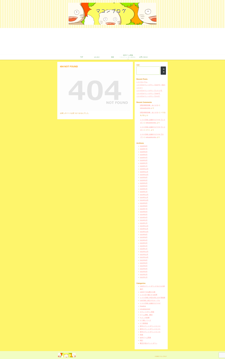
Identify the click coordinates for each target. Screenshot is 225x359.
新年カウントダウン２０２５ (150, 329)
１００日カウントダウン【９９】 (148, 96)
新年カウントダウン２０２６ (150, 332)
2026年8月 (143, 146)
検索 (138, 65)
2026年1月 (143, 166)
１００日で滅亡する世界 (148, 295)
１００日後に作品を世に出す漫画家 (152, 297)
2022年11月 (144, 254)
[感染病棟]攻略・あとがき (149, 105)
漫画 (141, 335)
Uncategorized (145, 309)
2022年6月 (143, 263)
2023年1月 (143, 249)
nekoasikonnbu (145, 108)
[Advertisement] (112, 41)
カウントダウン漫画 (147, 312)
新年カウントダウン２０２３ (150, 326)
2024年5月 (143, 214)
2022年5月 (143, 266)
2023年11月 (144, 229)
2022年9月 (143, 260)
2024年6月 (143, 212)
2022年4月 (143, 269)
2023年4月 (143, 240)
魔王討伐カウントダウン (148, 343)
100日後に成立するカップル (150, 300)
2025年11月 (144, 172)
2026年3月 (143, 160)
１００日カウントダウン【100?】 (148, 93)
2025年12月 (144, 169)
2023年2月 (143, 246)
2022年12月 (144, 252)
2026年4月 (143, 157)
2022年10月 (144, 257)
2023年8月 (143, 237)
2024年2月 (143, 220)
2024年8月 (143, 206)
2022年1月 (143, 277)
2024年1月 (143, 223)
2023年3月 (143, 243)
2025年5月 (143, 180)
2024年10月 (144, 200)
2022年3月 (143, 272)
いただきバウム (141, 82)
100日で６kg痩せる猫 (147, 292)
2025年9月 (143, 177)
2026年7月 (143, 149)
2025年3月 (143, 186)
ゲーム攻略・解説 (146, 315)
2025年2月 (143, 189)
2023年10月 (144, 232)
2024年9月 (143, 203)
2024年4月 (143, 217)
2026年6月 (143, 152)
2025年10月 (144, 175)
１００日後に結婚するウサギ (150, 303)
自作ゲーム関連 (145, 337)
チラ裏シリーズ (145, 320)
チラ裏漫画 (144, 323)
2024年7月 (143, 209)
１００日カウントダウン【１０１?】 (149, 91)
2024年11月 (144, 197)
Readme (143, 306)
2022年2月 (143, 274)
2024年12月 (144, 195)
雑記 (141, 340)
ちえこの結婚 (144, 317)
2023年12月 (144, 226)
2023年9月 (143, 234)
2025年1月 (143, 192)
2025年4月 (143, 183)
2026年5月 (143, 155)
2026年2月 (143, 163)
